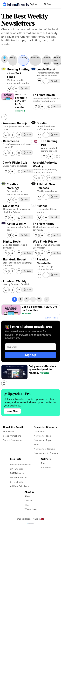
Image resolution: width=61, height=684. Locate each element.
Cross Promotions (12, 435)
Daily (12, 57)
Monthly (35, 57)
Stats (36, 444)
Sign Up (30, 355)
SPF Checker (16, 468)
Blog (27, 504)
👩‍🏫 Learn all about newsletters (28, 326)
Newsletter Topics (43, 440)
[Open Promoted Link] (4, 117)
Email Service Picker (20, 464)
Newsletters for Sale (44, 448)
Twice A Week (47, 60)
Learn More (12, 411)
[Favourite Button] (10, 89)
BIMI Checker (17, 481)
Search (50, 4)
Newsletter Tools (42, 435)
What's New (31, 509)
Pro (43, 463)
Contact (29, 500)
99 (39, 299)
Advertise (46, 467)
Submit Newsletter (12, 440)
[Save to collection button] (16, 89)
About (28, 496)
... (33, 299)
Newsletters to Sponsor (46, 453)
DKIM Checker (17, 473)
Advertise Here (51, 318)
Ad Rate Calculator (19, 486)
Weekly (23, 57)
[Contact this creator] (49, 106)
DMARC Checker (18, 477)
